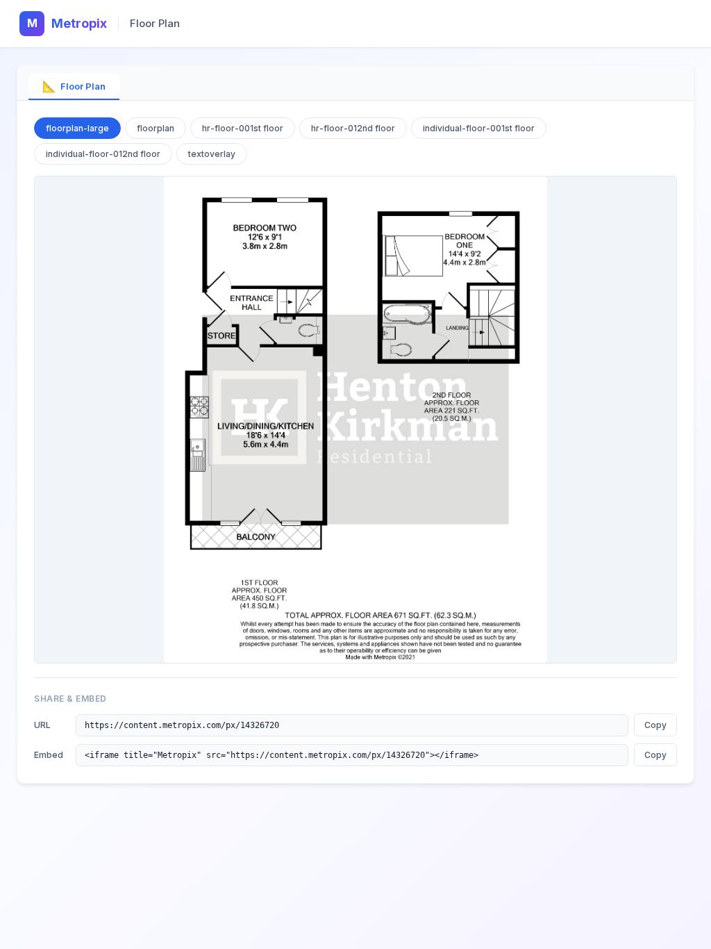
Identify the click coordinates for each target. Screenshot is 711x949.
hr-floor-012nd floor (353, 128)
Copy (655, 725)
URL (42, 725)
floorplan (155, 128)
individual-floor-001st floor (479, 128)
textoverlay (211, 154)
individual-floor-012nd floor (103, 154)
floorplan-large (77, 128)
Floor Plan (74, 86)
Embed (48, 755)
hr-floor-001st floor (242, 128)
